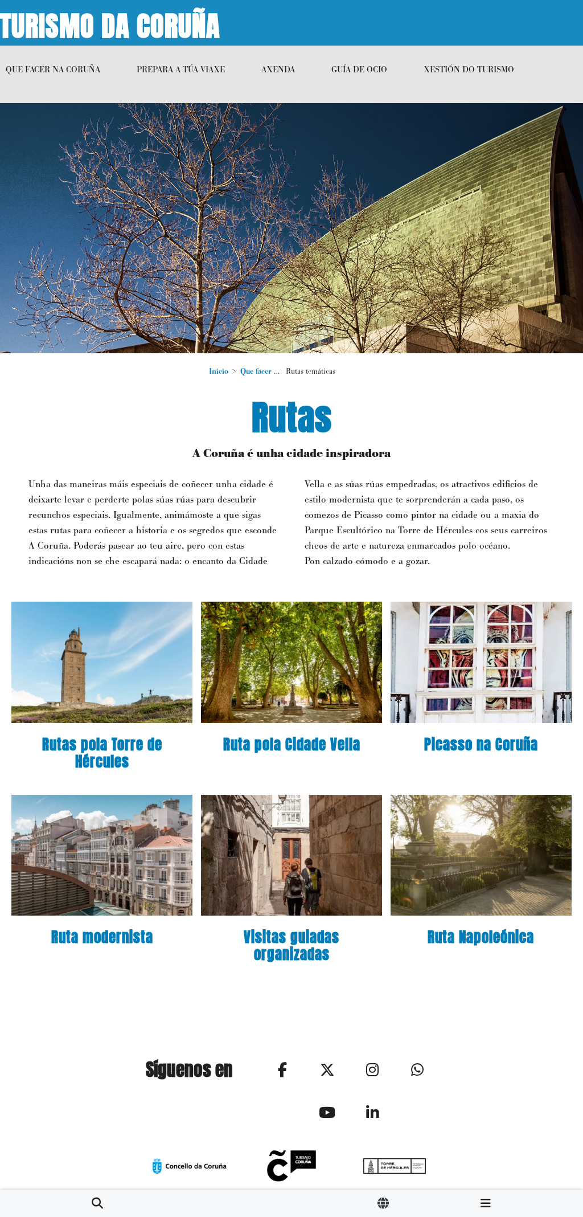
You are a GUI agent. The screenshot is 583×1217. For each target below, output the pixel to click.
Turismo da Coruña (110, 23)
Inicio (218, 371)
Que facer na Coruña (53, 69)
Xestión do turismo (469, 69)
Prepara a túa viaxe (181, 69)
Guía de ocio (359, 69)
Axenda (278, 69)
